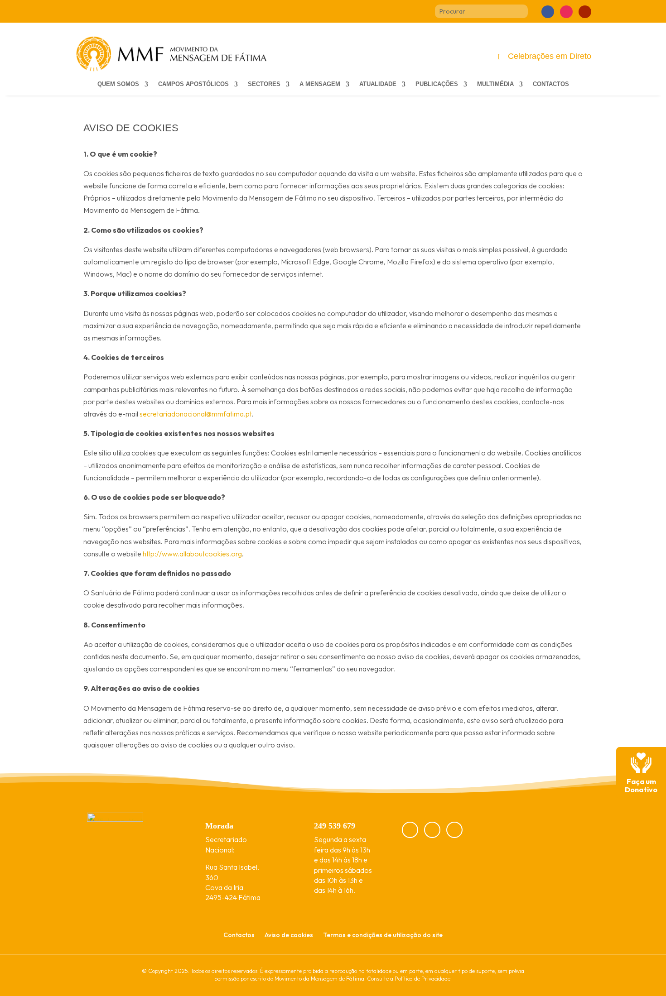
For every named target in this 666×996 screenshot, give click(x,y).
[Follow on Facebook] (547, 11)
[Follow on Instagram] (566, 11)
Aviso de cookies (289, 935)
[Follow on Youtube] (585, 11)
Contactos (551, 84)
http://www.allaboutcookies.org (192, 553)
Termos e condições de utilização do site (383, 935)
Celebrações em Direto (549, 56)
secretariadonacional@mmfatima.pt (195, 413)
